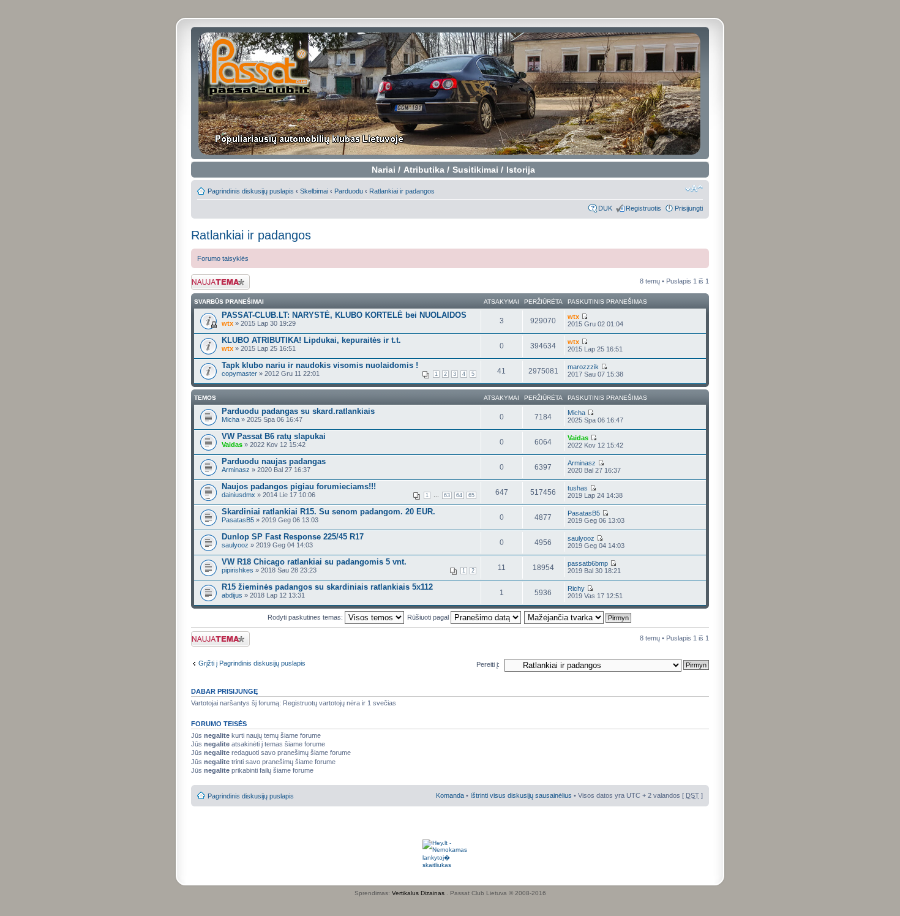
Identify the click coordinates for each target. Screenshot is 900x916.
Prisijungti (689, 208)
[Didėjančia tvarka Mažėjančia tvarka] (578, 617)
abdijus (232, 595)
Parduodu (348, 191)
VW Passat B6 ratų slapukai (274, 436)
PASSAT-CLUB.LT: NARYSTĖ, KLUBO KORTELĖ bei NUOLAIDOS (344, 315)
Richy (576, 588)
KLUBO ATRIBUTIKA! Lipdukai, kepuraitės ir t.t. (311, 340)
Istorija (520, 170)
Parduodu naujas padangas (274, 461)
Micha (230, 419)
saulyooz (235, 545)
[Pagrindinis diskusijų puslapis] (450, 93)
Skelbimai (314, 191)
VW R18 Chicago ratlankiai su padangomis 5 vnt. (314, 561)
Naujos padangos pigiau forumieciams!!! (299, 486)
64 (459, 495)
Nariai (384, 170)
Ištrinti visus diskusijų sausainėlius (521, 795)
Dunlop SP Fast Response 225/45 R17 (293, 536)
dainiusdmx (238, 494)
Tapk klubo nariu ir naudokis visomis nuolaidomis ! (320, 365)
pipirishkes (237, 570)
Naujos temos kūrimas (211, 281)
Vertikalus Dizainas (418, 893)
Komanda (450, 795)
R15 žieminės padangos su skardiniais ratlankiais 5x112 (327, 586)
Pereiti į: (488, 664)
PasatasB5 (238, 520)
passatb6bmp (588, 563)
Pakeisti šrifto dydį (694, 188)
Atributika (423, 170)
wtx (227, 323)
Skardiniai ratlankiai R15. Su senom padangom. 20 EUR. (328, 511)
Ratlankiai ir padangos (402, 191)
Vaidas (232, 444)
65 (471, 495)
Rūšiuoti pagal (429, 617)
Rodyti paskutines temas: (306, 617)
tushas (578, 488)
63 (447, 495)
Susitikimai (475, 170)
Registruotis (643, 208)
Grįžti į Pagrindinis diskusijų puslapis (252, 663)
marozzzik (583, 366)
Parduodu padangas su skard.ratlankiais (298, 411)
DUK (605, 208)
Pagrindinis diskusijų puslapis (251, 191)
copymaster (239, 373)
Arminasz (236, 469)
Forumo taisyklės (223, 258)
